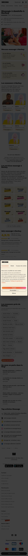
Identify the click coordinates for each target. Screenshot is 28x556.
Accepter (14, 287)
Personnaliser (13, 290)
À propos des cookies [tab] (21, 265)
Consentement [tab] (5, 265)
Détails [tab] (12, 265)
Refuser (14, 293)
